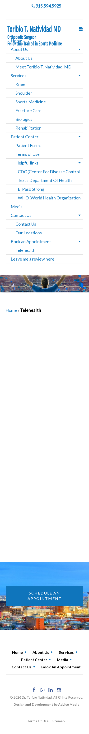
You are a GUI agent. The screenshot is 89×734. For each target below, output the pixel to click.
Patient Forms (28, 145)
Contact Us (21, 215)
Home (11, 310)
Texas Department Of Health (45, 180)
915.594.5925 (48, 5)
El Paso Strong (31, 189)
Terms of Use (27, 154)
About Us (19, 49)
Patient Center (24, 136)
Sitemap (58, 721)
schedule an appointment (45, 596)
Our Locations (28, 232)
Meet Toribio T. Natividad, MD (43, 66)
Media (17, 206)
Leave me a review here (32, 259)
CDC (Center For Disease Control (49, 171)
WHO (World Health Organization (49, 197)
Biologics (23, 119)
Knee (20, 84)
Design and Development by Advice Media (47, 704)
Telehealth (25, 250)
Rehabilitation (28, 128)
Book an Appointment (31, 241)
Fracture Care (28, 110)
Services (18, 75)
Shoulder (23, 93)
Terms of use (37, 721)
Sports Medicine (30, 101)
